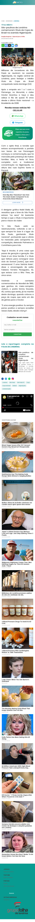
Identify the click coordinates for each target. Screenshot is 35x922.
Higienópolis (22, 385)
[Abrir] (1, 3)
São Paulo (12, 382)
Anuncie (11, 893)
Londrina (16, 21)
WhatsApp (18, 116)
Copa (28, 382)
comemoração (6, 389)
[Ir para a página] (17, 2)
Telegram (19, 123)
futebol (15, 385)
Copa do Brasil (6, 385)
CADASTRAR (17, 334)
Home (3, 21)
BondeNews (9, 21)
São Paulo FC (20, 382)
